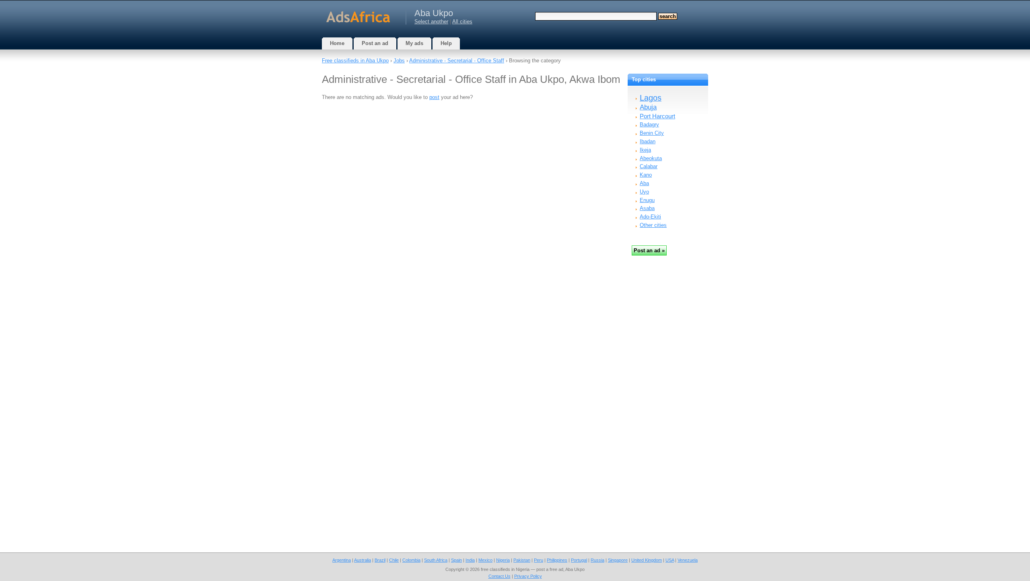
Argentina (341, 560)
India (470, 560)
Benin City (652, 133)
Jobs (399, 61)
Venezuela (688, 560)
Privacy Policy (528, 576)
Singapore (618, 560)
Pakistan (521, 560)
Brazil (380, 560)
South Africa (435, 560)
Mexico (485, 560)
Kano (646, 175)
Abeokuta (651, 158)
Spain (456, 560)
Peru (538, 560)
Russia (597, 560)
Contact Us (499, 576)
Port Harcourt (657, 116)
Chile (394, 560)
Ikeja (645, 150)
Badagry (649, 125)
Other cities (653, 225)
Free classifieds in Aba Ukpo (355, 61)
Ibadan (647, 141)
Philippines (557, 560)
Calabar (648, 166)
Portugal (579, 560)
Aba (644, 183)
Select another (431, 22)
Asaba (647, 208)
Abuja (648, 107)
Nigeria (503, 560)
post (434, 97)
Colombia (411, 560)
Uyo (644, 192)
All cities (462, 22)
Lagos (650, 97)
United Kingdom (646, 560)
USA (669, 560)
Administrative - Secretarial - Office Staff (456, 61)
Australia (362, 560)
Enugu (647, 200)
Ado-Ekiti (650, 217)
